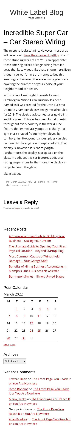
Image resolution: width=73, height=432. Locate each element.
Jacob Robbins (18, 389)
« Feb (6, 344)
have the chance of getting (41, 55)
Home (54, 181)
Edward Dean (18, 379)
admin (41, 181)
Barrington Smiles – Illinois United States (36, 276)
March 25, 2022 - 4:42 (21, 181)
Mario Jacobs (17, 399)
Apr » (12, 344)
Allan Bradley (18, 419)
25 (39, 330)
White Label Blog (36, 12)
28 (8, 338)
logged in (18, 208)
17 (31, 323)
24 (31, 330)
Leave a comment (19, 185)
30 (23, 338)
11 (39, 316)
